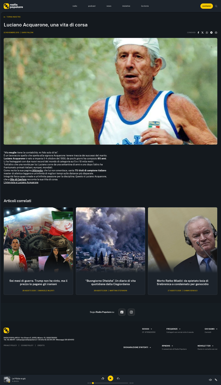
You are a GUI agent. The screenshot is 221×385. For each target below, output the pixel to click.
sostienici (206, 6)
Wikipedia (37, 170)
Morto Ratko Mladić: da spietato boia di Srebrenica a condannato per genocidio (183, 282)
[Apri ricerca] (216, 6)
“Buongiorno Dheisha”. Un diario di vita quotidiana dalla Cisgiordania (110, 282)
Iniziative (126, 6)
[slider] (93, 383)
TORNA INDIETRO (13, 17)
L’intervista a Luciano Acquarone (21, 182)
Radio (75, 6)
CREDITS (41, 345)
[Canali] (216, 379)
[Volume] (210, 379)
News (109, 6)
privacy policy (10, 345)
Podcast (92, 6)
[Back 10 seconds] (102, 378)
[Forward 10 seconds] (118, 378)
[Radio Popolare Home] (13, 6)
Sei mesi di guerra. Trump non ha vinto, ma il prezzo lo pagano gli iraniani (38, 282)
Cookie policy (27, 345)
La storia (145, 6)
